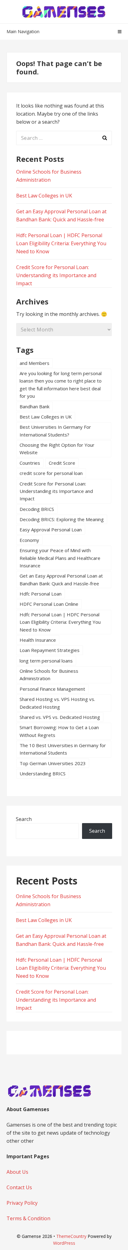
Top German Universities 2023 (53, 763)
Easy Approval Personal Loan (51, 529)
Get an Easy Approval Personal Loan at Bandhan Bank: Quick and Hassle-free (61, 579)
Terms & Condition (28, 1218)
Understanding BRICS (43, 773)
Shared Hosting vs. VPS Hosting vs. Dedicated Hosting (57, 703)
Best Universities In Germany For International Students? (55, 430)
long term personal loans (46, 661)
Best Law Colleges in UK (44, 195)
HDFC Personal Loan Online (49, 604)
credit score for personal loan (51, 473)
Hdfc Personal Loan (41, 594)
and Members (34, 363)
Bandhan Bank (34, 406)
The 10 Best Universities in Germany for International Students (63, 749)
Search (24, 819)
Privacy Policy (22, 1202)
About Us (17, 1171)
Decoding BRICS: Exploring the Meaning (62, 519)
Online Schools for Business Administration (49, 674)
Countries (30, 463)
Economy (29, 540)
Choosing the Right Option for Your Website (57, 448)
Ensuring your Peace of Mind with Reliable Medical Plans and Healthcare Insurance (60, 558)
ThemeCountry (71, 1236)
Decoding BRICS (37, 509)
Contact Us (19, 1187)
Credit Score (62, 463)
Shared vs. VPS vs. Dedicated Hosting (60, 717)
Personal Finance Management (52, 689)
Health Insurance (38, 640)
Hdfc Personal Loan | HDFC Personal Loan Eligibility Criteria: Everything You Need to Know (61, 243)
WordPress (64, 1243)
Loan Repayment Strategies (50, 650)
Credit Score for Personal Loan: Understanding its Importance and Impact (56, 275)
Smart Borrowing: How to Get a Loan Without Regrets (59, 731)
